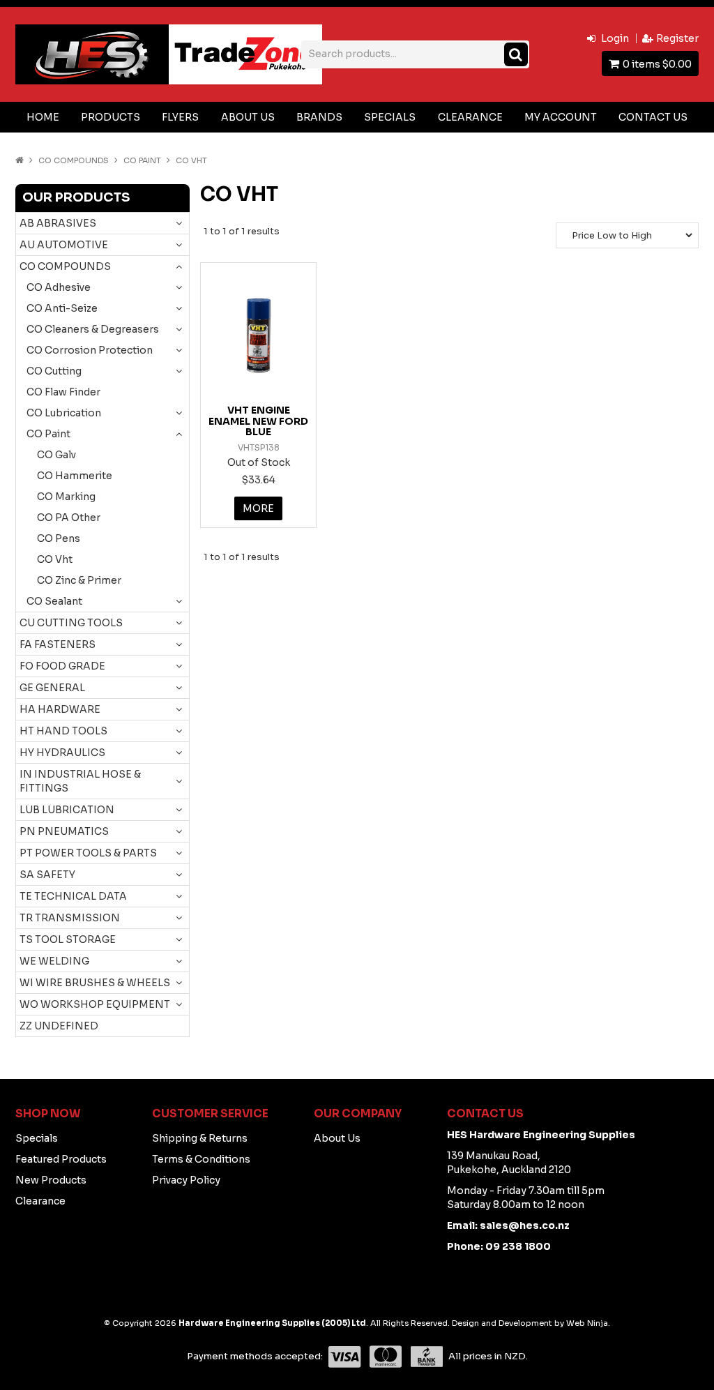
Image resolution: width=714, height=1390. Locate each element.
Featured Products (61, 1159)
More (258, 508)
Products (110, 117)
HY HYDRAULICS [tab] (62, 752)
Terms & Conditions (201, 1159)
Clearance (470, 117)
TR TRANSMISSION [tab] (70, 918)
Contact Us (653, 117)
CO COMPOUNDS (73, 160)
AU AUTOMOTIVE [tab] (64, 245)
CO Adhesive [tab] (58, 287)
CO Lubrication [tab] (63, 413)
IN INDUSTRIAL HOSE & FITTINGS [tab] (80, 781)
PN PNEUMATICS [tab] (64, 831)
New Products (50, 1180)
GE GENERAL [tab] (52, 687)
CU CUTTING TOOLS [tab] (71, 623)
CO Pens (58, 538)
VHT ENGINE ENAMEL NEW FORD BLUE (258, 421)
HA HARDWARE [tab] (60, 709)
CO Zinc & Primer (79, 580)
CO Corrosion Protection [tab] (89, 350)
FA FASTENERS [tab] (58, 644)
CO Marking (66, 496)
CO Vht (55, 559)
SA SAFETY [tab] (47, 874)
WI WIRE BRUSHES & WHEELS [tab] (95, 982)
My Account (560, 117)
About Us (248, 117)
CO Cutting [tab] (54, 371)
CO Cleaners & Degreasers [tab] (92, 329)
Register (677, 38)
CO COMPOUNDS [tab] (65, 266)
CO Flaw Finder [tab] (63, 392)
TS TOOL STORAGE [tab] (68, 939)
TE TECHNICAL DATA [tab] (73, 896)
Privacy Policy (186, 1180)
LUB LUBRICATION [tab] (67, 809)
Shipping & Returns (200, 1138)
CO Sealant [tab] (54, 601)
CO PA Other (68, 517)
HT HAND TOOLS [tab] (63, 731)
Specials (390, 117)
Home (42, 117)
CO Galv (56, 454)
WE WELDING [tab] (54, 961)
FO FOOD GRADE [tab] (62, 666)
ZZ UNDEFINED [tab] (59, 1026)
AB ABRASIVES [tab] (58, 223)
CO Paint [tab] (48, 434)
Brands (319, 117)
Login (615, 38)
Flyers (180, 117)
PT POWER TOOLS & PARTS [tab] (88, 853)
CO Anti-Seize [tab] (62, 308)
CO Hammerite (74, 475)
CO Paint (142, 160)
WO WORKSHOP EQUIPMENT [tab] (95, 1004)
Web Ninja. (588, 1323)
